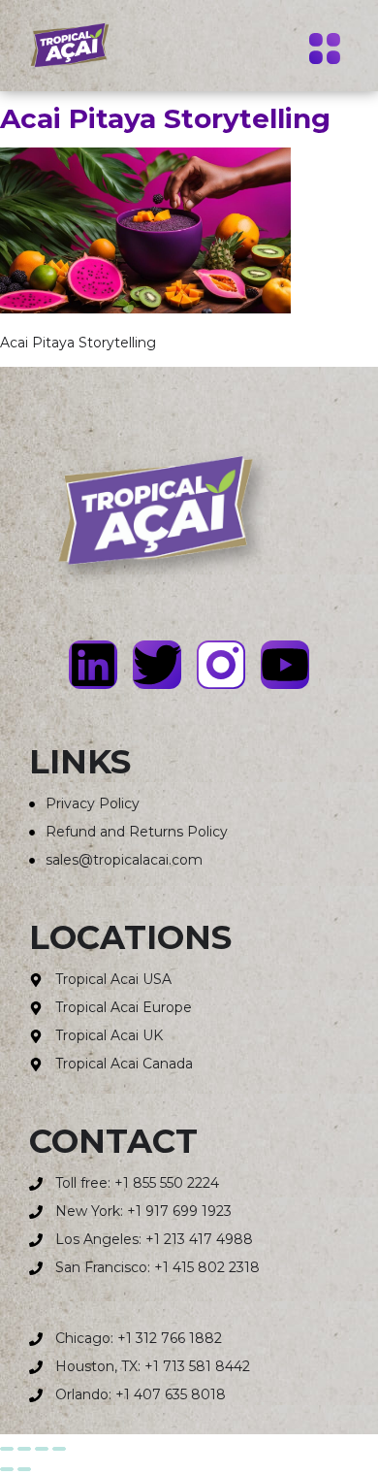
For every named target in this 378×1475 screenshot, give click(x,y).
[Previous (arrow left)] (7, 1469)
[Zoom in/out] (7, 1449)
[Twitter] (157, 664)
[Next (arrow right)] (24, 1469)
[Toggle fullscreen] (24, 1449)
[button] (324, 51)
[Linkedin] (93, 664)
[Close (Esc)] (59, 1449)
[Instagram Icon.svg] (221, 664)
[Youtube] (285, 664)
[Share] (41, 1449)
